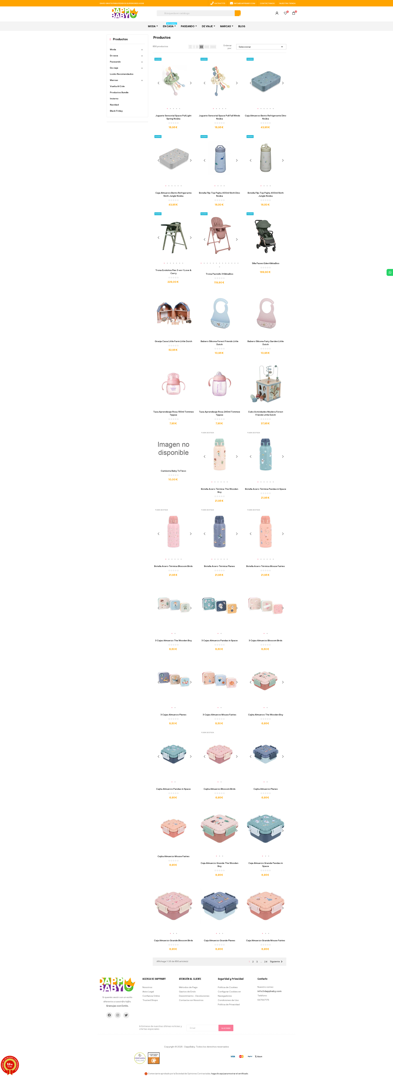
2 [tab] (170, 108)
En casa (114, 55)
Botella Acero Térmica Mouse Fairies (265, 566)
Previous (157, 83)
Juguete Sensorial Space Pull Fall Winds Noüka (219, 117)
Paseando (115, 61)
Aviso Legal (148, 991)
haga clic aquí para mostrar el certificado (229, 1073)
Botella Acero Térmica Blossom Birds (173, 566)
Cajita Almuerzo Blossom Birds (219, 789)
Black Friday (116, 110)
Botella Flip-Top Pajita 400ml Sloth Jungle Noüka (266, 194)
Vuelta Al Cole (117, 86)
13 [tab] (237, 263)
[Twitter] (126, 1015)
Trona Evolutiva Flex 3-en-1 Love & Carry (173, 271)
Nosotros (147, 987)
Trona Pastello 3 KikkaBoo (219, 273)
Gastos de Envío (187, 991)
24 (266, 961)
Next (189, 83)
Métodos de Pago (188, 987)
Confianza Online (151, 995)
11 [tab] (231, 263)
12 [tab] (234, 263)
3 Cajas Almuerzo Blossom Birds (265, 640)
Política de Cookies (228, 987)
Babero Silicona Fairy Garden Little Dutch (265, 343)
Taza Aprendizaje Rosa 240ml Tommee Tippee (219, 413)
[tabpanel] (173, 81)
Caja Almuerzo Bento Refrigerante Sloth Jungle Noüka (173, 194)
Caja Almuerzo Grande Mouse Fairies (265, 940)
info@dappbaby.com (244, 3)
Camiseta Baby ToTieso (173, 470)
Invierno (114, 98)
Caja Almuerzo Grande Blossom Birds (173, 940)
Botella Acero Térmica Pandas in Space (265, 489)
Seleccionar (261, 47)
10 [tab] (228, 263)
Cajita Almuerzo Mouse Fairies (173, 856)
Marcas (114, 80)
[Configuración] (277, 14)
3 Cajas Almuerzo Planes (173, 714)
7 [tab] (182, 263)
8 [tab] (222, 263)
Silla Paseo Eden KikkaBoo (265, 263)
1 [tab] (167, 108)
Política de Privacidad (229, 1004)
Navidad (114, 104)
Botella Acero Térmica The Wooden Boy (219, 490)
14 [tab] (219, 266)
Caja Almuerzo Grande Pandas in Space (265, 864)
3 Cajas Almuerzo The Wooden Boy (173, 640)
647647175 (219, 3)
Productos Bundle (119, 92)
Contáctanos (267, 3)
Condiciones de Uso (228, 1000)
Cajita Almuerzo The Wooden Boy (265, 714)
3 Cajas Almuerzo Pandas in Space (219, 640)
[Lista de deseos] (285, 13)
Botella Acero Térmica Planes (219, 566)
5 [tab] (179, 108)
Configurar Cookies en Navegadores (229, 993)
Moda (113, 49)
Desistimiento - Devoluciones (194, 995)
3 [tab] (173, 108)
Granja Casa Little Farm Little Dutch (173, 341)
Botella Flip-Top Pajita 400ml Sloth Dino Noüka (219, 194)
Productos (120, 39)
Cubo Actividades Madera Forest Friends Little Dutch (265, 413)
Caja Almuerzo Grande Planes (219, 940)
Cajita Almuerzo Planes (265, 789)
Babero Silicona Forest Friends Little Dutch (219, 343)
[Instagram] (118, 1015)
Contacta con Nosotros (191, 1000)
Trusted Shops (150, 1000)
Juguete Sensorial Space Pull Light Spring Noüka (173, 117)
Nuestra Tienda (287, 3)
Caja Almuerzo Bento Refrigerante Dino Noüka (265, 117)
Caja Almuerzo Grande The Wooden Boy (219, 864)
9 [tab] (225, 263)
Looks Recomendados (121, 74)
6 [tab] (273, 108)
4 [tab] (176, 108)
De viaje (114, 67)
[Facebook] (109, 1015)
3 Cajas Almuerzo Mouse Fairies (219, 714)
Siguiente (277, 961)
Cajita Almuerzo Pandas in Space (173, 789)
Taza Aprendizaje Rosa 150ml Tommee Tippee (173, 413)
